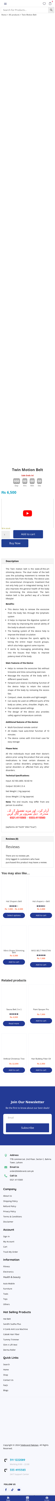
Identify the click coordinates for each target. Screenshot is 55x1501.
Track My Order (10, 1252)
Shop (5, 1375)
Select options (14, 915)
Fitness (6, 1266)
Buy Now (14, 543)
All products (14, 15)
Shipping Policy (10, 1201)
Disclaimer (8, 1221)
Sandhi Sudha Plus (12, 1324)
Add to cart (28, 534)
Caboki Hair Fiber (11, 1334)
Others (6, 1304)
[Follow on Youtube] (19, 1489)
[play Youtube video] (27, 513)
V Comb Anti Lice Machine (15, 1329)
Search (6, 1364)
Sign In (6, 1236)
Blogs (5, 1390)
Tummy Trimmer (11, 1339)
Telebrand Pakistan (29, 1445)
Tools (5, 1294)
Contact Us (8, 1380)
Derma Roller (9, 1350)
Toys (5, 1299)
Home (3, 15)
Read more (14, 1023)
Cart (5, 1246)
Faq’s (5, 1385)
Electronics (8, 1271)
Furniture (7, 1288)
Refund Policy (10, 1206)
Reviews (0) (12, 838)
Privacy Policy (9, 1211)
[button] (49, 24)
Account (46, 1500)
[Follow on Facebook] (6, 1489)
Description (12, 561)
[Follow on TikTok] (12, 1489)
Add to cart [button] (41, 915)
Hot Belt (7, 1319)
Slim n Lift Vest (10, 1344)
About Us (7, 1196)
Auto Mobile (9, 1283)
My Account (8, 1241)
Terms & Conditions (12, 1216)
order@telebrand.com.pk (22, 1171)
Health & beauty (11, 1277)
